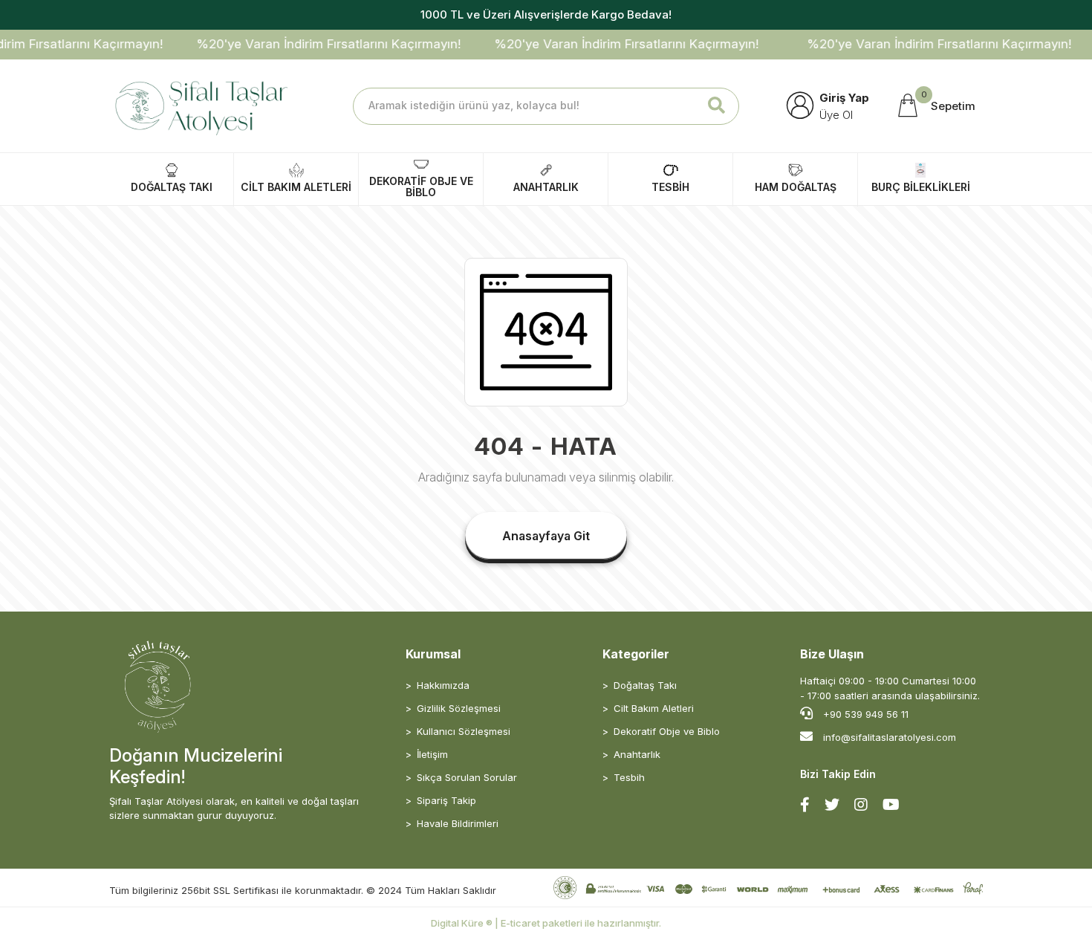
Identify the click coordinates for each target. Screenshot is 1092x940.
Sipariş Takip (446, 800)
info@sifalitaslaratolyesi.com (889, 737)
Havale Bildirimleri (457, 823)
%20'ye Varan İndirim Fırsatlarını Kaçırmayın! (315, 43)
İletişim (432, 754)
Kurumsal (433, 653)
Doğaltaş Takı (645, 685)
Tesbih (629, 777)
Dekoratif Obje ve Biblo (667, 731)
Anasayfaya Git (546, 535)
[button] (935, 106)
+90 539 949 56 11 (864, 714)
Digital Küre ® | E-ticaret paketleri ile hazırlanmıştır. (546, 923)
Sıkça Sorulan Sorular (467, 777)
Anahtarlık (637, 754)
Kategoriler (635, 653)
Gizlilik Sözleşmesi (459, 708)
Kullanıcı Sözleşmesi (463, 731)
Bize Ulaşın (832, 653)
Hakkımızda (443, 685)
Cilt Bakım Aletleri (654, 708)
